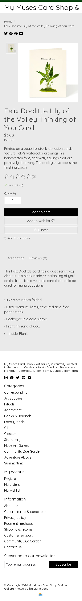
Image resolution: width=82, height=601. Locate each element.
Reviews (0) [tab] (38, 258)
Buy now (41, 230)
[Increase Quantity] (17, 200)
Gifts (7, 428)
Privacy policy (15, 517)
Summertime (14, 463)
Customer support (18, 535)
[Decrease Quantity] (8, 200)
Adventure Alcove (17, 457)
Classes (10, 434)
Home (8, 21)
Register (10, 478)
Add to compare (18, 238)
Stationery (12, 439)
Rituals (9, 404)
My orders (12, 484)
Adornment (13, 410)
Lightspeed (41, 588)
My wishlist (12, 490)
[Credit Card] (40, 595)
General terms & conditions (25, 512)
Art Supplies (13, 398)
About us (11, 506)
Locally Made (14, 422)
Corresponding (16, 392)
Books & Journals (18, 416)
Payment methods (18, 523)
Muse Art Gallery (16, 445)
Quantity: (10, 193)
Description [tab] (15, 258)
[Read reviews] (18, 176)
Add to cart (41, 212)
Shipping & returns (18, 529)
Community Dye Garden (22, 451)
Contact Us (13, 547)
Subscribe (63, 564)
